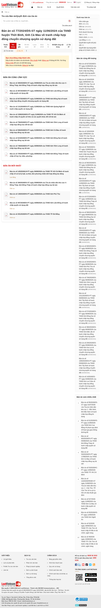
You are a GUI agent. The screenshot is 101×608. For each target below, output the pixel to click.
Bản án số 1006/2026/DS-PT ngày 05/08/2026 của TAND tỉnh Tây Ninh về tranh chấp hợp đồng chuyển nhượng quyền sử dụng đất (87, 366)
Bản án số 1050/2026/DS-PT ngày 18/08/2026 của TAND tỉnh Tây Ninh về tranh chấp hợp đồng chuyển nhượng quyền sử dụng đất (87, 102)
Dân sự (12, 188)
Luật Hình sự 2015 (42, 605)
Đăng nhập (10, 63)
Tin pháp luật (91, 7)
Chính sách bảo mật (55, 570)
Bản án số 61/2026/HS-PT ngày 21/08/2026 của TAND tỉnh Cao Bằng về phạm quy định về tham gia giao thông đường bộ (89, 426)
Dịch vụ (69, 2)
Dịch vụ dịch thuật (31, 570)
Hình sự (12, 197)
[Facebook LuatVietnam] (76, 564)
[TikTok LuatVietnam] (87, 564)
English (78, 2)
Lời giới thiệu (7, 559)
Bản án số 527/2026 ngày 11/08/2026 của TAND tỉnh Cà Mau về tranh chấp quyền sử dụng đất (88, 503)
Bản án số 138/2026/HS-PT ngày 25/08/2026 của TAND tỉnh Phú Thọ (35, 194)
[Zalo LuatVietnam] (80, 564)
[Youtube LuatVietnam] (83, 564)
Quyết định (60, 7)
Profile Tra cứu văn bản (10, 566)
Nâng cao (45, 60)
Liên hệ (5, 570)
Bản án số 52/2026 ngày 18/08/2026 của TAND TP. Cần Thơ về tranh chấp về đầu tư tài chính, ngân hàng (89, 528)
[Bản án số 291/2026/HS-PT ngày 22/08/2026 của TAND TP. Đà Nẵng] (6, 215)
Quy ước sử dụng (54, 566)
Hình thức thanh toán (55, 563)
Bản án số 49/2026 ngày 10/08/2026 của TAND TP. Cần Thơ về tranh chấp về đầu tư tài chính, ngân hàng (89, 541)
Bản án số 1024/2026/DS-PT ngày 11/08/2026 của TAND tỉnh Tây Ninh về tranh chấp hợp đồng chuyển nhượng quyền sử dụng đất (87, 185)
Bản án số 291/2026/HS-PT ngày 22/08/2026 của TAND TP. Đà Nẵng (35, 214)
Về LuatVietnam (38, 2)
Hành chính (83, 37)
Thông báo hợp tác (55, 579)
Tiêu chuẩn (34, 60)
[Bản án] (13, 5)
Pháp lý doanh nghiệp (33, 566)
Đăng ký (25, 65)
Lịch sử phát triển (8, 563)
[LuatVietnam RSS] (94, 564)
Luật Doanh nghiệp (21, 605)
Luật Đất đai (32, 605)
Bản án (39, 7)
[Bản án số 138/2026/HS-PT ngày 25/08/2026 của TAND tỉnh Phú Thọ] (6, 195)
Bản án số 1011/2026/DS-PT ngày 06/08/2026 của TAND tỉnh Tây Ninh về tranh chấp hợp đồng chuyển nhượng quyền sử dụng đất (87, 300)
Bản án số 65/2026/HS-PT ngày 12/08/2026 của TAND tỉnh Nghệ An (89, 516)
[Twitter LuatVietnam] (90, 564)
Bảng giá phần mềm (55, 559)
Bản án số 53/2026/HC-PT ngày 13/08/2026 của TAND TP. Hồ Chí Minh (89, 471)
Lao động (13, 177)
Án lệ (49, 7)
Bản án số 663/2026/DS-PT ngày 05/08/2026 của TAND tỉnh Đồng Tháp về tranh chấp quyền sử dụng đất (89, 442)
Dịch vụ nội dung (31, 573)
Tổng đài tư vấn (31, 577)
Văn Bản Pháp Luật (8, 605)
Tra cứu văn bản (31, 559)
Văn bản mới (75, 7)
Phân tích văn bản (32, 563)
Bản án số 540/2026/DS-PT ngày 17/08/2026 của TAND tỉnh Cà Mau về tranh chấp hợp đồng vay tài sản (89, 458)
